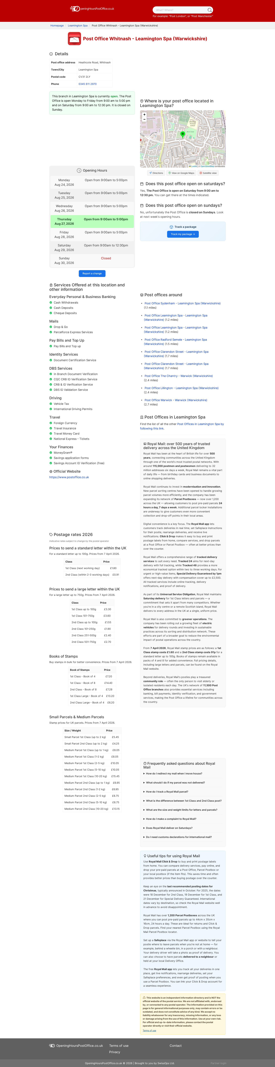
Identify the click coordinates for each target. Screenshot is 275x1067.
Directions (158, 173)
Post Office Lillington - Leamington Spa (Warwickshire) (182, 388)
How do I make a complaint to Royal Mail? (171, 818)
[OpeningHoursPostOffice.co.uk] (92, 8)
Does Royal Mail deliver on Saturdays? (169, 827)
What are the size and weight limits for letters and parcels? (181, 809)
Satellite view (210, 173)
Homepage (57, 25)
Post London (177, 16)
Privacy (114, 1052)
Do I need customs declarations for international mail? (179, 837)
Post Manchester (202, 16)
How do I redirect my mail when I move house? (174, 773)
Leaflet (194, 166)
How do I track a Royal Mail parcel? (167, 791)
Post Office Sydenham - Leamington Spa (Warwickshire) (183, 303)
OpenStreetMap (207, 166)
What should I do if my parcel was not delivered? (175, 782)
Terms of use (149, 1030)
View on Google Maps (183, 173)
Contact (176, 1046)
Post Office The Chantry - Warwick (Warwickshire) (179, 376)
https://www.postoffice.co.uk (69, 477)
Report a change (92, 273)
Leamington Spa (78, 25)
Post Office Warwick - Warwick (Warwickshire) (176, 400)
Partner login (218, 1063)
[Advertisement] (92, 139)
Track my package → (183, 234)
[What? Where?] (209, 10)
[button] (182, 135)
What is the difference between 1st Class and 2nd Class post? (184, 800)
